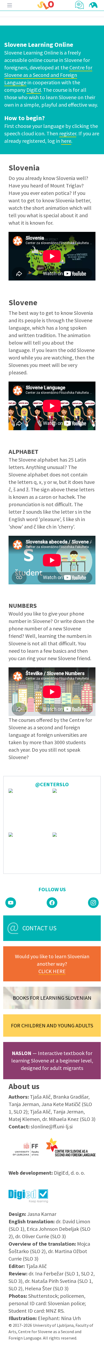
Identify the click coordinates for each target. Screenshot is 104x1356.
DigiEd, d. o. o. (69, 1172)
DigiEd (33, 89)
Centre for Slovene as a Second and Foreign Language (48, 75)
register (67, 133)
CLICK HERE (52, 971)
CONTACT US (39, 928)
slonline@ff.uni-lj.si (52, 1126)
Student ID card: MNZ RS (36, 1310)
